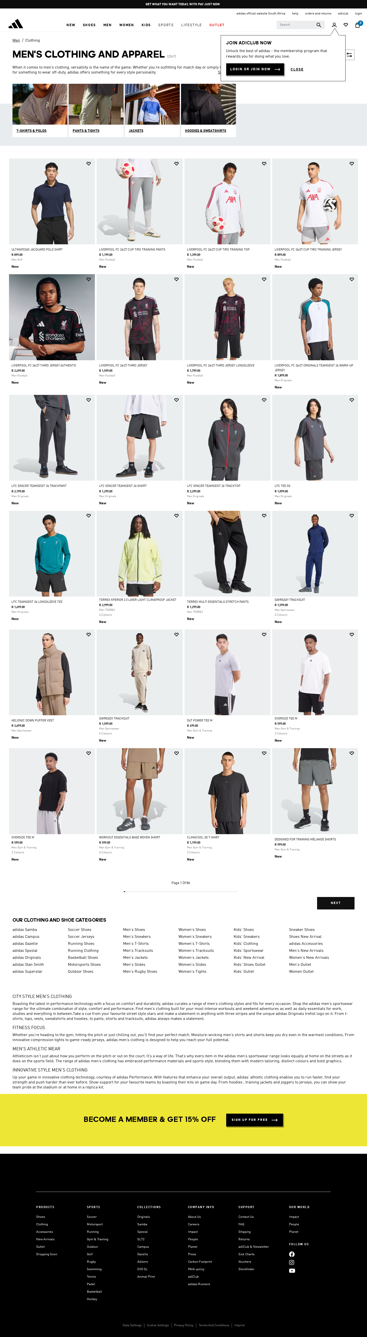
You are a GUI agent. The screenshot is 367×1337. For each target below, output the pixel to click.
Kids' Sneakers (247, 937)
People (193, 1239)
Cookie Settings (158, 1325)
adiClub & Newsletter (253, 1246)
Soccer (92, 1217)
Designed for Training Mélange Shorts (305, 839)
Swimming (94, 1269)
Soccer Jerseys (81, 937)
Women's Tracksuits (196, 951)
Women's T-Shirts (194, 944)
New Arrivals (45, 1239)
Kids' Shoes (244, 930)
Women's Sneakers (195, 937)
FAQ (241, 1224)
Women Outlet (301, 972)
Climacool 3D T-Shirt (203, 837)
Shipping (244, 1232)
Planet (192, 1246)
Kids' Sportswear (249, 951)
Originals (143, 1217)
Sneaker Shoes (302, 930)
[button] (71, 25)
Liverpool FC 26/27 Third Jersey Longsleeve (220, 365)
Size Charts (246, 1254)
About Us (194, 1217)
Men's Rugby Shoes (140, 972)
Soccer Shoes (79, 930)
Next (336, 903)
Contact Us (246, 1217)
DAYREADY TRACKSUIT (290, 600)
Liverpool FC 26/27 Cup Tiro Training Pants (132, 249)
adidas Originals (26, 958)
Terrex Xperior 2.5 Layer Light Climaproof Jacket (138, 600)
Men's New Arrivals (306, 951)
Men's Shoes (134, 930)
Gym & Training (97, 1239)
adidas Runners (199, 1284)
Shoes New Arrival (305, 937)
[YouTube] (292, 1270)
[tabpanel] (183, 538)
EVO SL (142, 1269)
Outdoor (92, 1246)
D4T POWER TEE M (199, 720)
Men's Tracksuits (138, 951)
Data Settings (132, 1325)
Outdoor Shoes (80, 972)
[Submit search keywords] (318, 25)
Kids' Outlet (244, 972)
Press (192, 1254)
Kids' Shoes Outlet (249, 965)
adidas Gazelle (25, 944)
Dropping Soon (46, 1254)
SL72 (141, 1239)
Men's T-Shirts (136, 944)
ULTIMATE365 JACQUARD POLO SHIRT (37, 249)
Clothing (32, 41)
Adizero (142, 1261)
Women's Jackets (194, 958)
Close (297, 69)
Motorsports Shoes (84, 965)
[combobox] (301, 25)
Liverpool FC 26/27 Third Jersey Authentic (43, 365)
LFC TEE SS (282, 486)
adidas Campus (25, 937)
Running (93, 1232)
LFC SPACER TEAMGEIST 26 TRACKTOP (213, 486)
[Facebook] (292, 1254)
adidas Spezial (24, 951)
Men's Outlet (300, 965)
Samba (142, 1224)
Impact (193, 1232)
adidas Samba (24, 930)
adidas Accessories (306, 944)
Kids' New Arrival (249, 958)
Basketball (94, 1291)
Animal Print (146, 1276)
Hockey (92, 1299)
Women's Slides (192, 965)
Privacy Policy (183, 1325)
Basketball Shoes (83, 958)
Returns (244, 1239)
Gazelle (142, 1254)
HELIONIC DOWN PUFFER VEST (32, 720)
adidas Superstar (27, 972)
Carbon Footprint (200, 1261)
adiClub (193, 1276)
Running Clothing (83, 951)
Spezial (142, 1232)
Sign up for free (250, 1120)
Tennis (91, 1276)
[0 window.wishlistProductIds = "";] (346, 25)
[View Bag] (358, 25)
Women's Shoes (192, 930)
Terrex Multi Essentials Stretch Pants (218, 602)
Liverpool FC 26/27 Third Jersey (123, 365)
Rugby (91, 1261)
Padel (91, 1284)
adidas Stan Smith (28, 965)
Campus (143, 1246)
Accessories (44, 1232)
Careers (193, 1224)
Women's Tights (192, 972)
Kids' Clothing (246, 944)
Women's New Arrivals (309, 958)
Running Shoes (81, 944)
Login (358, 13)
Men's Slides (134, 965)
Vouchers (244, 1261)
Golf (90, 1254)
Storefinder (246, 1269)
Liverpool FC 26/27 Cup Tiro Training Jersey (308, 249)
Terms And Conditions (214, 1325)
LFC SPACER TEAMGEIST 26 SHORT (123, 486)
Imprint (239, 1325)
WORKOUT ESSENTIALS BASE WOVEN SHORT (129, 837)
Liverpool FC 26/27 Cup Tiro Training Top (218, 249)
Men (16, 41)
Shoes (40, 1217)
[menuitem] (71, 25)
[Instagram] (291, 1262)
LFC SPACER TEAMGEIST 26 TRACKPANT (39, 486)
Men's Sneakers (137, 937)
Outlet (40, 1246)
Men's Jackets (135, 958)
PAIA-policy (196, 1269)
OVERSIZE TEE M (286, 718)
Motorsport (95, 1224)
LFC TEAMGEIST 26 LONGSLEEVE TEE (36, 602)
